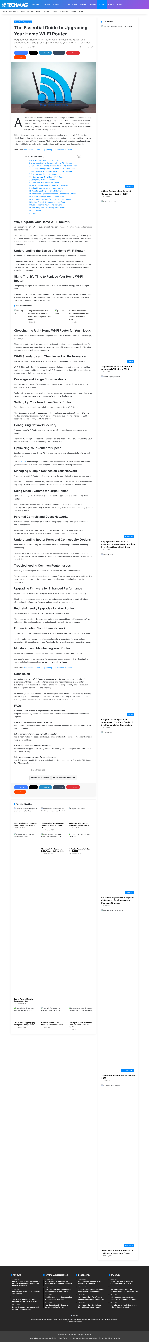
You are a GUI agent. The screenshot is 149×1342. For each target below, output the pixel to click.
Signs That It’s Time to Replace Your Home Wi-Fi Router (54, 166)
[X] (72, 1325)
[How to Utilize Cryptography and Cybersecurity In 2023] (26, 1013)
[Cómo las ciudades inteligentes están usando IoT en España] (26, 814)
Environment (64, 11)
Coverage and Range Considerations (46, 174)
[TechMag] (15, 4)
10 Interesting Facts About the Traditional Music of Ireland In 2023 (52, 825)
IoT (64, 5)
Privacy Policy (62, 1338)
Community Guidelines (89, 1338)
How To (102, 5)
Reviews (83, 5)
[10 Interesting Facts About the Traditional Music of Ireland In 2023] (53, 814)
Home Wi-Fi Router (40, 778)
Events (38, 11)
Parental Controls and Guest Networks (47, 191)
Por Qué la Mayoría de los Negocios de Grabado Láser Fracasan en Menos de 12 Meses (117, 900)
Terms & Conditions (105, 1338)
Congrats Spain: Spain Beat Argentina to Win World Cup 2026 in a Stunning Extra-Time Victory (117, 722)
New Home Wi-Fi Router (64, 778)
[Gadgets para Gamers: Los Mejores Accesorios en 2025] (81, 814)
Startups (46, 5)
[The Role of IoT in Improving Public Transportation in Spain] (53, 840)
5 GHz (23, 462)
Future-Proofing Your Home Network (46, 205)
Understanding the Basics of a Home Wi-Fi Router (51, 163)
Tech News (36, 5)
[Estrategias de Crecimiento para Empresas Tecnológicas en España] (81, 1013)
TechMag (73, 1334)
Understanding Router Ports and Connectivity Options (54, 194)
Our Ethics (52, 1338)
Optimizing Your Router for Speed (45, 182)
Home (23, 11)
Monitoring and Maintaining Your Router (48, 208)
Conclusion (36, 210)
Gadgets (92, 5)
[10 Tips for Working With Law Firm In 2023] (81, 840)
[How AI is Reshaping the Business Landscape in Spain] (53, 1013)
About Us (30, 11)
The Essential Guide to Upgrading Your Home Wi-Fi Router (48, 150)
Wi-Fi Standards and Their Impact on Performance (51, 171)
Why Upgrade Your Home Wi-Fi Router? (46, 160)
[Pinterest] (74, 1325)
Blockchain (72, 5)
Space (81, 11)
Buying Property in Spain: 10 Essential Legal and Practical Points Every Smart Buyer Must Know (118, 544)
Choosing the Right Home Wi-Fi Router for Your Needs (53, 168)
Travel (55, 11)
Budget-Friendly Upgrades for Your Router (49, 202)
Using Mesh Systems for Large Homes (47, 188)
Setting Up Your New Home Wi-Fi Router (47, 177)
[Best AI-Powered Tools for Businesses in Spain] (26, 915)
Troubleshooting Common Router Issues (47, 196)
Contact (45, 1338)
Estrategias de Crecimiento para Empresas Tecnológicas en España (80, 1025)
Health (119, 5)
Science (111, 5)
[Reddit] (79, 1325)
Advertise (117, 1338)
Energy (74, 11)
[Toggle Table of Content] (78, 157)
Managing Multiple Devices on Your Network (50, 185)
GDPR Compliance (75, 1338)
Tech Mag (18, 47)
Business (56, 5)
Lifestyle (47, 11)
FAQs (34, 213)
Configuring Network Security (43, 180)
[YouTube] (77, 1325)
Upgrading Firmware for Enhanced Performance (51, 199)
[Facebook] (69, 1325)
